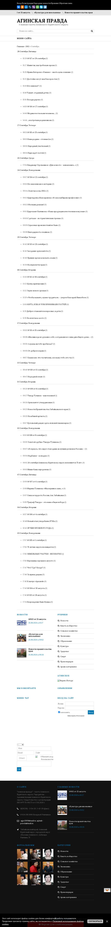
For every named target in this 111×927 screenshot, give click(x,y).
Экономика (65, 636)
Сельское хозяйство (69, 631)
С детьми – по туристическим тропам (44, 218)
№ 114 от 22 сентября (36, 177)
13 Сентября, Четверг (26, 363)
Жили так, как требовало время (40, 65)
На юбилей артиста (36, 416)
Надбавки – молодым (37, 456)
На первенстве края (36, 265)
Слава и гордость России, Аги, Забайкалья (45, 495)
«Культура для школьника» (40, 12)
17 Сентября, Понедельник (28, 323)
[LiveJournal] (30, 7)
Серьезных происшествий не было (43, 225)
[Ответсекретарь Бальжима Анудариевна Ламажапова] (35, 867)
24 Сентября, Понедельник (28, 170)
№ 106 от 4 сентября (36, 514)
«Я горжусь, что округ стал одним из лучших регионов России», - (56, 449)
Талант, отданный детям (38, 93)
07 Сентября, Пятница (26, 475)
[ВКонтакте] (18, 7)
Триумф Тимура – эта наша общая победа (45, 502)
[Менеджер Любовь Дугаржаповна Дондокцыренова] (35, 854)
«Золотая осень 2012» (36, 191)
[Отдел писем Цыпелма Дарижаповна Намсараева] (48, 854)
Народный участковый (38, 146)
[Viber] (33, 7)
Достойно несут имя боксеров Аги (42, 79)
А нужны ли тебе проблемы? (40, 344)
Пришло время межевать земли (41, 258)
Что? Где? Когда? (35, 568)
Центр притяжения (35, 284)
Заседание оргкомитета (37, 251)
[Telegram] (45, 7)
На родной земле (35, 377)
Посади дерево (33, 100)
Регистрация (27, 3)
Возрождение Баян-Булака (38, 602)
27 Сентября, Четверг (26, 125)
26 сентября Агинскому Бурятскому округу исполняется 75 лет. (55, 463)
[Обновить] (52, 744)
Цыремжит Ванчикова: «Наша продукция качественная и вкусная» (56, 211)
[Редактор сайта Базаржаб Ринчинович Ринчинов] (22, 867)
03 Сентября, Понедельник (28, 533)
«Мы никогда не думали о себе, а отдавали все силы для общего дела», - (59, 337)
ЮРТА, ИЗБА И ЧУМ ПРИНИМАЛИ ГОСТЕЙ (46, 304)
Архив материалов (68, 667)
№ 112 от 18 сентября (36, 277)
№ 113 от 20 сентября (36, 244)
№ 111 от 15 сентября (36, 330)
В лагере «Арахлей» (35, 581)
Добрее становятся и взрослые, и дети (44, 311)
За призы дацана (34, 574)
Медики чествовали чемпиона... (41, 113)
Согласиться (95, 921)
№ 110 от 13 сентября (36, 370)
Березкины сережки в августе (40, 561)
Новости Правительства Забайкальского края (48, 409)
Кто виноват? (33, 86)
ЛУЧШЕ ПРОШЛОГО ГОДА (39, 528)
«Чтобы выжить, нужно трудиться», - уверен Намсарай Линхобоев (56, 297)
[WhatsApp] (37, 7)
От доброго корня (36, 351)
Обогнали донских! (35, 205)
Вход (19, 3)
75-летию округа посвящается (40, 547)
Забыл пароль (71, 716)
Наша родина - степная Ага (39, 139)
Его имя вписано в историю (39, 184)
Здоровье (64, 651)
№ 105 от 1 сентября (35, 540)
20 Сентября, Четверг (26, 237)
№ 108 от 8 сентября (35, 435)
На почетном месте (35, 318)
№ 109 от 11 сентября (37, 389)
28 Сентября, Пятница (26, 51)
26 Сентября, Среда (25, 158)
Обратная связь (65, 3)
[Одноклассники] (22, 7)
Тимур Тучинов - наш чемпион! (41, 396)
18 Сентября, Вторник (26, 270)
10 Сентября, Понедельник (28, 428)
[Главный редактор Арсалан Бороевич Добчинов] (48, 867)
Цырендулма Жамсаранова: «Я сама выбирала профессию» (53, 198)
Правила (54, 3)
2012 (27, 46)
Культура (64, 646)
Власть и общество (68, 626)
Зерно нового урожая (36, 291)
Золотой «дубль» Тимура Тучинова (43, 442)
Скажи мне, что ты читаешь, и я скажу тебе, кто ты (49, 358)
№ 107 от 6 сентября (36, 482)
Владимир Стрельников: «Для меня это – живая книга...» (51, 165)
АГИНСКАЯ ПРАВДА (42, 21)
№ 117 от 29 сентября (36, 58)
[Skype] (41, 7)
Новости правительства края (72, 12)
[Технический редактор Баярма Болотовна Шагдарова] (22, 854)
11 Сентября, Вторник (26, 382)
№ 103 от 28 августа (35, 595)
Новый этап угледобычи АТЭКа (41, 521)
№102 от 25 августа (37, 619)
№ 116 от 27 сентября (36, 106)
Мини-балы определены (38, 469)
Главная (20, 46)
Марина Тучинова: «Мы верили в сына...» (45, 488)
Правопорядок (66, 661)
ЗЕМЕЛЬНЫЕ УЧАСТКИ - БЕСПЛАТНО (44, 554)
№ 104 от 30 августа (36, 588)
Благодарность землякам (39, 232)
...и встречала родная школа (39, 120)
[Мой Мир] (26, 7)
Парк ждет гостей (36, 153)
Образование (66, 641)
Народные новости (41, 3)
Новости (64, 621)
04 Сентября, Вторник (26, 507)
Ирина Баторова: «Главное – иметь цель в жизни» (49, 72)
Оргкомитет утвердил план (40, 402)
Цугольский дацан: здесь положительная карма (48, 423)
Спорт (63, 656)
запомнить (65, 712)
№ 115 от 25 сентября (36, 132)
